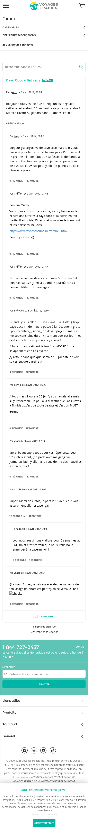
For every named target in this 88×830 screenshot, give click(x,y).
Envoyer (44, 684)
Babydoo (19, 310)
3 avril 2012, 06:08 (33, 136)
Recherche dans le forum (44, 632)
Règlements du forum (44, 627)
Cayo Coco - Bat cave (23, 80)
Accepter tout (44, 823)
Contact (81, 647)
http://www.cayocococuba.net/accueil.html (38, 231)
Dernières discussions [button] (19, 35)
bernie (17, 385)
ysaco (14, 92)
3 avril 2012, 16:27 (35, 384)
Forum (8, 18)
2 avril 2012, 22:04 (31, 92)
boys (16, 136)
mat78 (17, 489)
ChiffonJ (18, 193)
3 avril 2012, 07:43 (37, 193)
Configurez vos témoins (44, 814)
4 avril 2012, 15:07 (35, 489)
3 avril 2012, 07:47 (37, 266)
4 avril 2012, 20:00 (37, 528)
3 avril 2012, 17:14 (34, 441)
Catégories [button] (10, 27)
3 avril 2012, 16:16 (38, 310)
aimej (20, 529)
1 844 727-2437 (20, 647)
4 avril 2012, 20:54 (34, 572)
